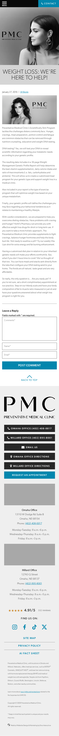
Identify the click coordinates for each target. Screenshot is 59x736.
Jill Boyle (24, 92)
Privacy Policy (29, 646)
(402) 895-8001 (33, 583)
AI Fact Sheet (29, 653)
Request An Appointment (29, 475)
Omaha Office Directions (31, 457)
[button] (4, 3)
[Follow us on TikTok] (34, 629)
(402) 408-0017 (33, 523)
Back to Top (29, 380)
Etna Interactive (45, 725)
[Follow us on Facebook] (24, 629)
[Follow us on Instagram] (14, 629)
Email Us (32, 447)
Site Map (29, 638)
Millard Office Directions (31, 466)
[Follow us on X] (44, 629)
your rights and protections (30, 692)
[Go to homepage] (29, 418)
